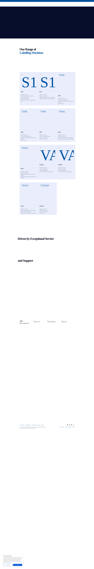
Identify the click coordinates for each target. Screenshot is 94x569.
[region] (13, 560)
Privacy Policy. (9, 562)
